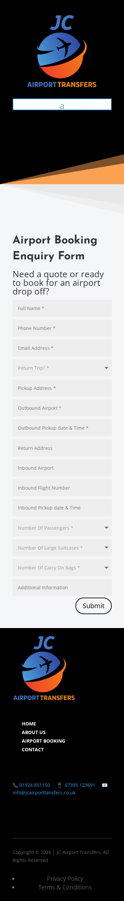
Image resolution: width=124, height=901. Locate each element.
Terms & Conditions (65, 887)
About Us (34, 732)
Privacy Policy (65, 878)
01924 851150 (34, 785)
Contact (33, 749)
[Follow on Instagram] (31, 820)
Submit (93, 605)
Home (29, 723)
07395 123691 (80, 785)
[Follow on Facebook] (18, 820)
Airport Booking (43, 741)
